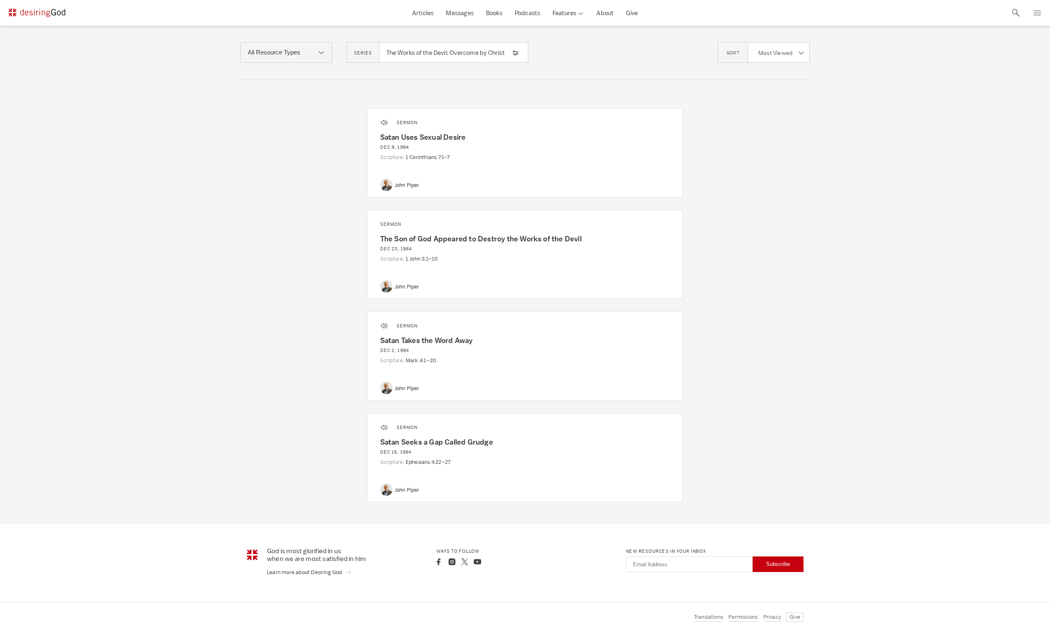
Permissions (743, 616)
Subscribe (778, 564)
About (605, 13)
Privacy (772, 616)
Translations (708, 616)
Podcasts (528, 13)
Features (564, 13)
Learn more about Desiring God (305, 572)
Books (494, 13)
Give (632, 13)
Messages (460, 13)
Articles (423, 13)
